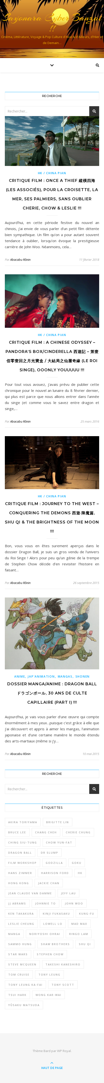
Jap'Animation (41, 676)
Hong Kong (18, 883)
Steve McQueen (22, 964)
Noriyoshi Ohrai (44, 934)
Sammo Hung (20, 944)
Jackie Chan (48, 883)
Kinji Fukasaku (56, 913)
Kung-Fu (86, 913)
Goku (77, 863)
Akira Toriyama (22, 822)
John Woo (74, 903)
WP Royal (64, 1051)
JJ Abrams (17, 903)
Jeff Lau (68, 893)
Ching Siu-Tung (22, 842)
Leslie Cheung (21, 924)
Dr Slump (49, 852)
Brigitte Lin (57, 822)
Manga (14, 934)
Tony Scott (63, 984)
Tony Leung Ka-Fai (25, 984)
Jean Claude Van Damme (30, 893)
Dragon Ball (20, 852)
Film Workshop (22, 863)
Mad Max (79, 924)
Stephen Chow (50, 954)
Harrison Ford (55, 873)
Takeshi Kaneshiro (63, 964)
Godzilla (54, 863)
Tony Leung (49, 974)
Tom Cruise (19, 974)
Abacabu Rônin (20, 259)
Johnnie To (45, 903)
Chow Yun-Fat (59, 842)
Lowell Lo (52, 924)
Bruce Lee (17, 832)
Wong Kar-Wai (48, 995)
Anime (19, 676)
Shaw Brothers (55, 944)
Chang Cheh (46, 832)
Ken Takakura (21, 913)
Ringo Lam (78, 934)
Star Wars (18, 954)
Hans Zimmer (20, 873)
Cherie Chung (78, 832)
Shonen (82, 676)
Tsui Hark (17, 995)
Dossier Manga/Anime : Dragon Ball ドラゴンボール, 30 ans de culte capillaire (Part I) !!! (52, 693)
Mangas (65, 676)
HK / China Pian (52, 173)
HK (80, 873)
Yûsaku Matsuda (24, 1005)
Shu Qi (85, 944)
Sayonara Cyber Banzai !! (52, 23)
